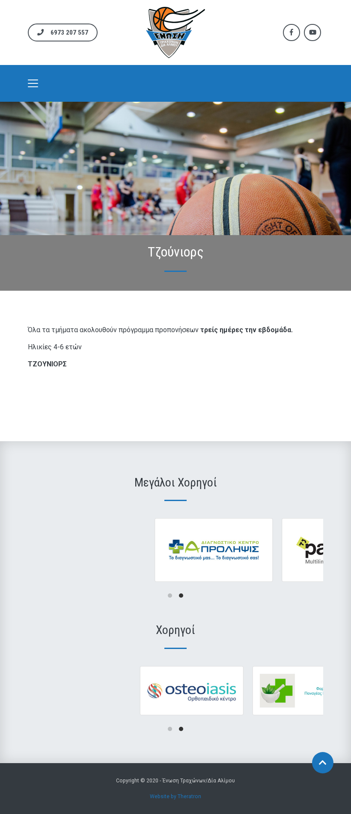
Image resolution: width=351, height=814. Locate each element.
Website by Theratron (175, 796)
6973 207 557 (69, 32)
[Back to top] (322, 762)
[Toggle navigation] (33, 83)
